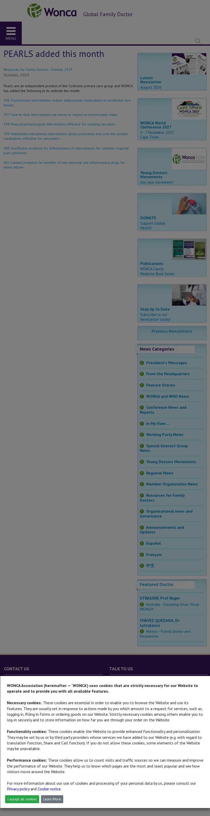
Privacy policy (18, 788)
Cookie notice (49, 788)
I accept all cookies (22, 799)
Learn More (52, 799)
